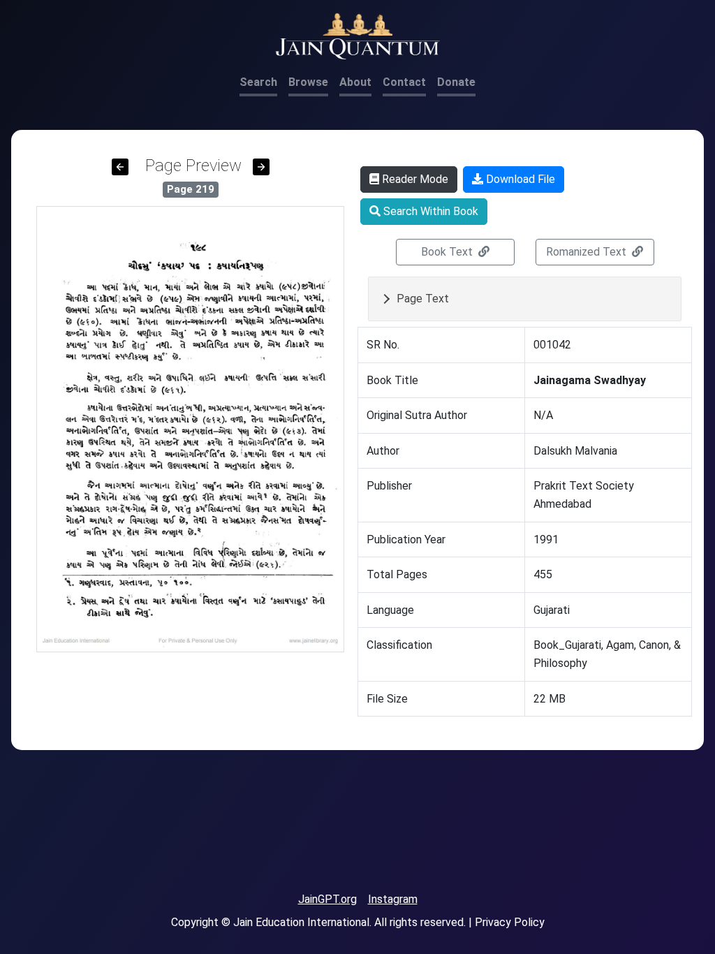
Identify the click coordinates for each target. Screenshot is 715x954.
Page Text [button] (423, 298)
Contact (404, 82)
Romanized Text (587, 251)
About (355, 82)
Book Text (448, 251)
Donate (456, 82)
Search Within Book (429, 211)
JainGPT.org (327, 899)
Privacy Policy (510, 922)
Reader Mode (413, 179)
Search (258, 82)
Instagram (393, 899)
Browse (308, 82)
